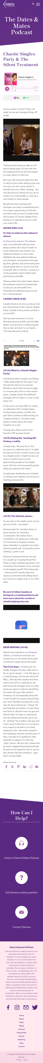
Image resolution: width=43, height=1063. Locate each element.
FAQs (22, 1022)
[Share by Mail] (37, 766)
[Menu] (37, 4)
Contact (21, 1046)
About (21, 1019)
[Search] (32, 4)
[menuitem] (32, 4)
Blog (21, 1043)
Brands (21, 1036)
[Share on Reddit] (31, 766)
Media (21, 1026)
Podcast (21, 1029)
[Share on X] (12, 766)
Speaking (21, 1039)
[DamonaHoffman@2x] (11, 4)
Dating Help (21, 1033)
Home (21, 1015)
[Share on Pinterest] (18, 766)
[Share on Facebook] (6, 766)
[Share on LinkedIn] (25, 766)
